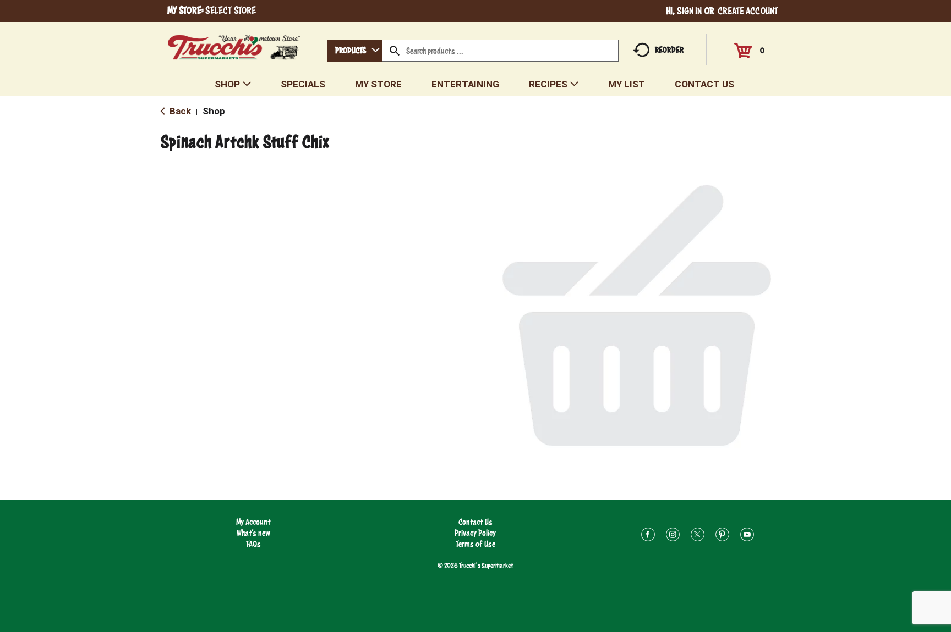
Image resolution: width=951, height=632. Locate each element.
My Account (253, 522)
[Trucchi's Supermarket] (234, 44)
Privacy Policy (475, 533)
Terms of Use (475, 544)
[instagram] (673, 536)
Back (179, 111)
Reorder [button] (669, 50)
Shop (214, 111)
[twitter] (697, 536)
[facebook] (648, 536)
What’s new (253, 533)
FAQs (253, 544)
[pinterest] (722, 536)
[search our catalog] (394, 51)
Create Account (748, 11)
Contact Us (475, 522)
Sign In (689, 11)
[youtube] (747, 536)
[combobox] (354, 51)
